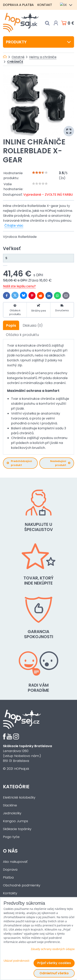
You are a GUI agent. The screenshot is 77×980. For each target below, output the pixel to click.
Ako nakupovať (15, 861)
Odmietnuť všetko (54, 973)
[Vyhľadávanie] (47, 23)
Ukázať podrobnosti (16, 960)
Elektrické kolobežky (19, 797)
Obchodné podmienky (21, 885)
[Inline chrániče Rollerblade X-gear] (38, 104)
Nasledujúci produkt (58, 463)
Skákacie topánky (17, 829)
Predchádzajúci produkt (21, 463)
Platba (8, 877)
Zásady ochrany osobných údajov (53, 949)
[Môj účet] (56, 23)
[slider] (40, 172)
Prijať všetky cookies (54, 963)
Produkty (16, 42)
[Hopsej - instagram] (16, 738)
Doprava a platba (18, 5)
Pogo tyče (11, 837)
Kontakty (10, 893)
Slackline (10, 805)
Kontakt (44, 5)
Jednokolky (12, 813)
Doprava (10, 869)
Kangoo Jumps (15, 821)
